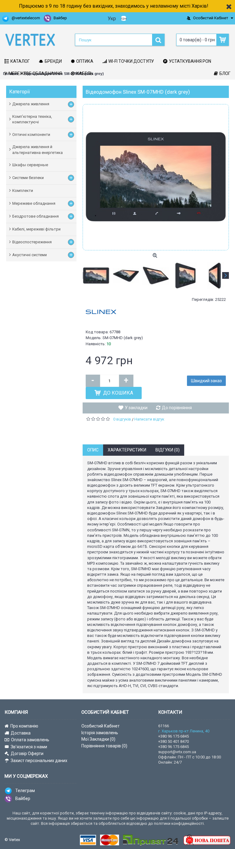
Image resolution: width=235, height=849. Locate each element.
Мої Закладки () (98, 739)
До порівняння (177, 407)
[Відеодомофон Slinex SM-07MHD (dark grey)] (156, 177)
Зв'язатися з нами (29, 746)
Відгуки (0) (167, 449)
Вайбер (22, 798)
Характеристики (127, 449)
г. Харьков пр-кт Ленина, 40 (183, 731)
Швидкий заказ (206, 380)
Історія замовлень (99, 732)
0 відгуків (122, 419)
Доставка (21, 733)
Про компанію (24, 726)
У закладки (136, 407)
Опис (93, 449)
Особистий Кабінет (100, 726)
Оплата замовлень (30, 739)
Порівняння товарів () (104, 745)
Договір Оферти (27, 753)
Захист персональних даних (39, 760)
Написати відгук (149, 419)
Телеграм (25, 790)
